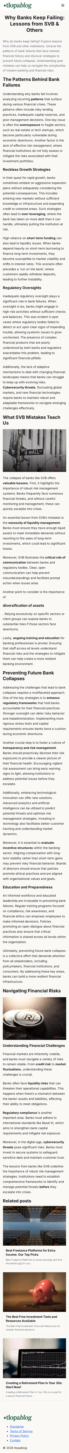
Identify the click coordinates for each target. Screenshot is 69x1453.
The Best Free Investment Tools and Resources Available (31, 1319)
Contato (15, 1440)
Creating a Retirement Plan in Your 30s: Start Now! (34, 1385)
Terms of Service (21, 1431)
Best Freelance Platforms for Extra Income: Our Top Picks (30, 1252)
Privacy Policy (19, 1435)
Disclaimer (17, 1426)
